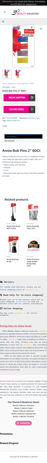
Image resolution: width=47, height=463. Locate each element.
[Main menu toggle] (4, 12)
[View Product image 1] (7, 74)
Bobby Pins (16, 120)
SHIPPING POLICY (31, 4)
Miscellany (12, 83)
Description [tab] (11, 136)
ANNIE (9, 120)
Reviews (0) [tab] (9, 141)
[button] (3, 21)
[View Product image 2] (18, 74)
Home (4, 83)
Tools (13, 87)
